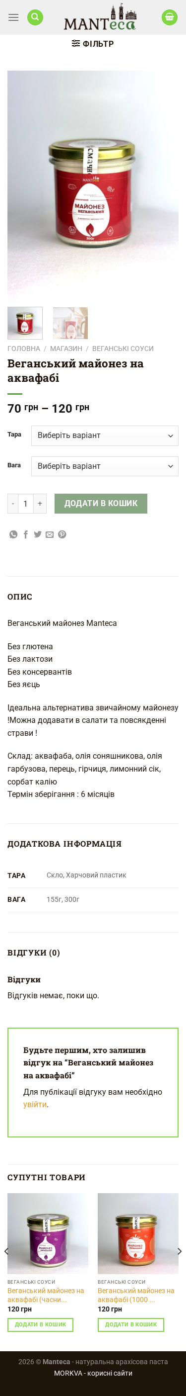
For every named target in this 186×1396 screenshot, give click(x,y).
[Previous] (23, 185)
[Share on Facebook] (26, 534)
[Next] (163, 185)
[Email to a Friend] (50, 534)
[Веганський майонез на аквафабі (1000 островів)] (138, 1233)
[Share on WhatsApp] (13, 534)
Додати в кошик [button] (40, 1324)
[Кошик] (170, 17)
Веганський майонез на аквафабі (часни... (45, 1295)
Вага (14, 465)
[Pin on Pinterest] (62, 534)
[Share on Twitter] (38, 534)
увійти (35, 1104)
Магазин (66, 348)
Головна (23, 348)
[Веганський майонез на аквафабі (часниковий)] (47, 1233)
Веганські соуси (123, 348)
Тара (14, 434)
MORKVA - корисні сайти (93, 1373)
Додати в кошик (101, 503)
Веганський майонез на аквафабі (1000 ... (136, 1295)
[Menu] (13, 17)
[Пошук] (35, 17)
